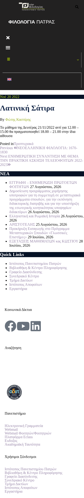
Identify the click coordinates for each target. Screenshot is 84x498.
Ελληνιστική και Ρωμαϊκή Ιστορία (34, 216)
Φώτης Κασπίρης (18, 119)
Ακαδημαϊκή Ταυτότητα (22, 444)
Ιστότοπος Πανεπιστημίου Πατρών (35, 264)
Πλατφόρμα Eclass (19, 437)
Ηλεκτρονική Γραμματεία (24, 426)
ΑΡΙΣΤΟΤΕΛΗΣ (22, 224)
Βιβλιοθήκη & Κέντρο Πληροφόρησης (38, 268)
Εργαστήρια (18, 289)
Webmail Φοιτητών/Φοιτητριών (28, 433)
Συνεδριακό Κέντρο (24, 276)
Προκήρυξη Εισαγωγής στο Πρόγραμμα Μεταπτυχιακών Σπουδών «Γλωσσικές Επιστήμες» (39, 233)
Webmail (11, 429)
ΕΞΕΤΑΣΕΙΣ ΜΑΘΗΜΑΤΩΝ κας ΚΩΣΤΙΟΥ (43, 241)
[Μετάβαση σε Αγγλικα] (42, 80)
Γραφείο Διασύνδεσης (25, 272)
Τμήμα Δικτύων (21, 280)
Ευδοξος (11, 441)
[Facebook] (10, 326)
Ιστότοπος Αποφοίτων (25, 284)
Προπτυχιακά (23, 144)
